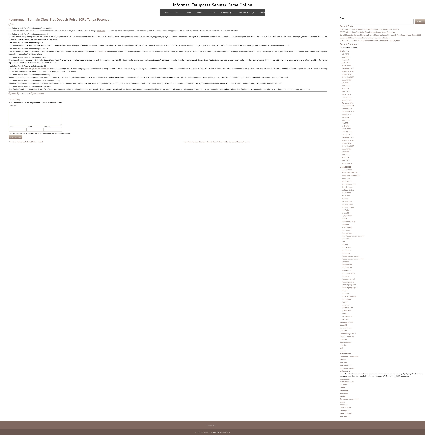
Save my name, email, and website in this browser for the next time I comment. (41, 133)
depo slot (343, 405)
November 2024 (348, 106)
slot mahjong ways (349, 285)
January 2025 (347, 100)
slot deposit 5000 (346, 322)
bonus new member (347, 368)
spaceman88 (346, 310)
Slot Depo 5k (347, 270)
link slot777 (346, 193)
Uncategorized (347, 316)
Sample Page (211, 425)
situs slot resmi (345, 365)
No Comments (38, 93)
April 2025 (346, 91)
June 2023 (346, 155)
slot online (344, 390)
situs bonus (346, 230)
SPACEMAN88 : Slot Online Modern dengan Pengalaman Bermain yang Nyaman (370, 41)
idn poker (343, 384)
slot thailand (346, 299)
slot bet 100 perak (347, 382)
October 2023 (347, 143)
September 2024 (348, 111)
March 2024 (346, 129)
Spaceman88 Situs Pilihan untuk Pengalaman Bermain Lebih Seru (365, 38)
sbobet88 (345, 224)
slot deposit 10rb (348, 273)
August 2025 (346, 80)
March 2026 (346, 65)
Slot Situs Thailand (267, 12)
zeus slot (345, 319)
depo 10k (343, 325)
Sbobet (212, 12)
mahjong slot (347, 201)
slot (341, 348)
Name (11, 127)
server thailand (345, 328)
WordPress (226, 432)
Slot (177, 12)
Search (342, 18)
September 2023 (348, 146)
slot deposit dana (101, 51)
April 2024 (346, 126)
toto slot (345, 313)
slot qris (345, 290)
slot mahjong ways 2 (349, 287)
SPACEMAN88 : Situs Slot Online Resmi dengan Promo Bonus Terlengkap (367, 32)
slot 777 (345, 244)
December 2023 (348, 137)
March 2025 (346, 94)
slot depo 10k (347, 264)
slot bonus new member (351, 256)
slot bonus (346, 253)
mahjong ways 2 (286, 12)
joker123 (302, 12)
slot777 (345, 302)
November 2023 (348, 140)
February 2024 (347, 132)
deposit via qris (347, 187)
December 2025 (348, 68)
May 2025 (345, 88)
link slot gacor (345, 407)
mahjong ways (347, 204)
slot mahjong (345, 371)
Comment (13, 105)
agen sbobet (344, 379)
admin (13, 93)
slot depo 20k (347, 267)
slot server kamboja (349, 296)
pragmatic (344, 339)
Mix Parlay (345, 210)
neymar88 (345, 213)
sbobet (344, 219)
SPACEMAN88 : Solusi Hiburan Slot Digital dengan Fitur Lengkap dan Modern (369, 29)
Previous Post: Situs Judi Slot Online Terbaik (26, 142)
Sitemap (187, 12)
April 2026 (346, 63)
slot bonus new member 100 (352, 259)
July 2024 (345, 117)
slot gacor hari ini (348, 279)
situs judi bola (347, 233)
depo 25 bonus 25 (349, 184)
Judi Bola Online (348, 190)
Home (167, 12)
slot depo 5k (345, 410)
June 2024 (346, 120)
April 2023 (346, 160)
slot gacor (345, 276)
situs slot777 (347, 239)
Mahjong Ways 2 (227, 12)
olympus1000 (347, 216)
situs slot (343, 362)
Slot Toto (343, 331)
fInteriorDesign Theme (203, 432)
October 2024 (347, 109)
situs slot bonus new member (353, 236)
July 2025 (345, 83)
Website (47, 127)
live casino (346, 196)
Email (29, 127)
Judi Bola (200, 12)
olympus (343, 351)
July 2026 (345, 54)
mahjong (345, 198)
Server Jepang (347, 227)
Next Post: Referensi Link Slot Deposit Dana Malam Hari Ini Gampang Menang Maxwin (216, 142)
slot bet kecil (346, 250)
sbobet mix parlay (348, 221)
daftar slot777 (347, 181)
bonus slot (346, 178)
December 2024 (348, 103)
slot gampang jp (348, 282)
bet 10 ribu (101, 31)
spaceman (345, 305)
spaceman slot (347, 308)
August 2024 (346, 114)
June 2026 (346, 57)
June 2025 (346, 86)
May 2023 (345, 157)
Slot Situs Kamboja (246, 12)
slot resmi (345, 293)
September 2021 (348, 163)
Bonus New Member (349, 173)
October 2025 (347, 74)
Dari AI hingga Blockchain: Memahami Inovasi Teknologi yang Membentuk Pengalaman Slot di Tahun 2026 (380, 35)
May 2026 (345, 60)
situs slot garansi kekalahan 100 (36, 68)
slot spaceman (345, 354)
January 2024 (347, 134)
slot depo (345, 262)
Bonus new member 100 (349, 399)
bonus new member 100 (351, 175)
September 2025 (348, 77)
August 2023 (346, 149)
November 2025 (348, 71)
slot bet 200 (346, 247)
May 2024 (345, 123)
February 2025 (347, 97)
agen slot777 (347, 170)
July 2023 (345, 152)
